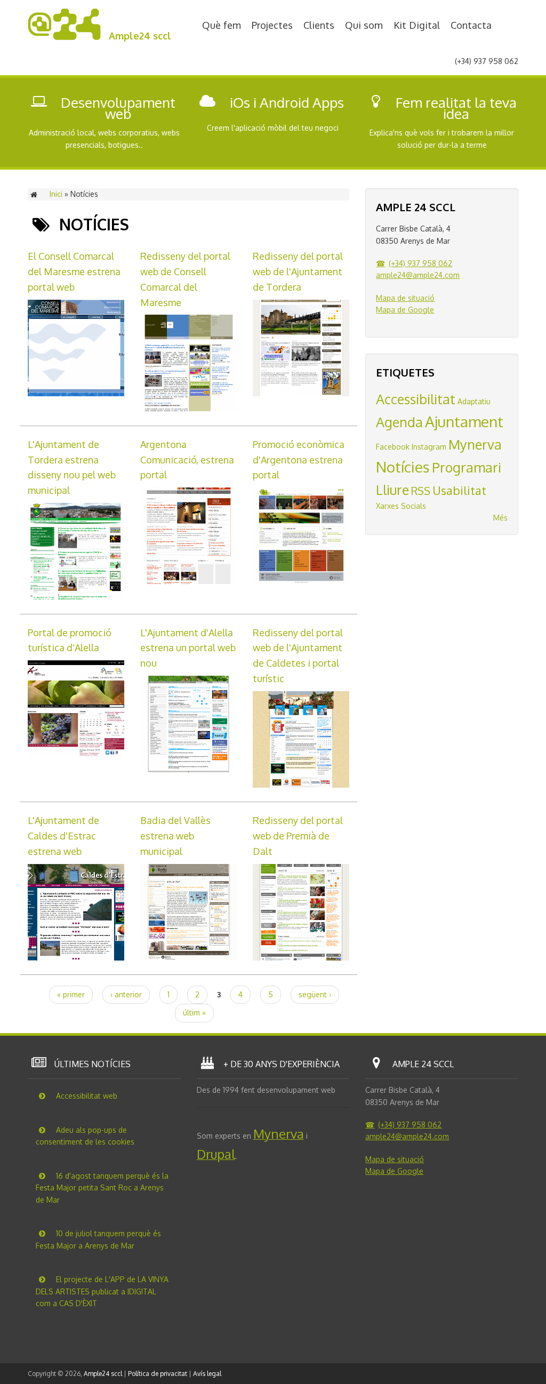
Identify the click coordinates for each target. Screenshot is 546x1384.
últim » (194, 1012)
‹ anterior (126, 994)
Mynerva (475, 444)
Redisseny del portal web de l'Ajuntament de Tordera (298, 271)
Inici (56, 193)
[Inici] (64, 37)
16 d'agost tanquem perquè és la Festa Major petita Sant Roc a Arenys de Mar (102, 1187)
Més (500, 517)
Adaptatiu (474, 401)
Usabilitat (459, 490)
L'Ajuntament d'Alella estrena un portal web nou (188, 648)
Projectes (272, 25)
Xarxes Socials (401, 505)
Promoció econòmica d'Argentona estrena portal (298, 459)
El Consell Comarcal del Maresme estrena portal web (74, 271)
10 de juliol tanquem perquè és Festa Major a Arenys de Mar (98, 1239)
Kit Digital (417, 25)
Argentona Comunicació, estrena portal (187, 459)
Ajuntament (464, 421)
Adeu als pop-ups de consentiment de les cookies (85, 1136)
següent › (315, 994)
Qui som (364, 25)
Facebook (393, 446)
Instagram (429, 446)
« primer (71, 994)
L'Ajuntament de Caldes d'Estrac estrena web (63, 835)
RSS (420, 491)
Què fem (221, 25)
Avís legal (207, 1374)
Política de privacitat (157, 1374)
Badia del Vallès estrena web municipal (175, 835)
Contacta (471, 25)
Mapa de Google (405, 309)
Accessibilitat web (85, 1095)
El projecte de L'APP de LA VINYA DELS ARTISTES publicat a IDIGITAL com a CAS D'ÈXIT (102, 1291)
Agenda (399, 421)
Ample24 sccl (140, 36)
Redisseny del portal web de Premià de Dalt (298, 835)
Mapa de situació (405, 297)
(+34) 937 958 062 (420, 263)
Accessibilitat (415, 398)
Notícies (403, 466)
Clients (318, 25)
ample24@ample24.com (418, 274)
